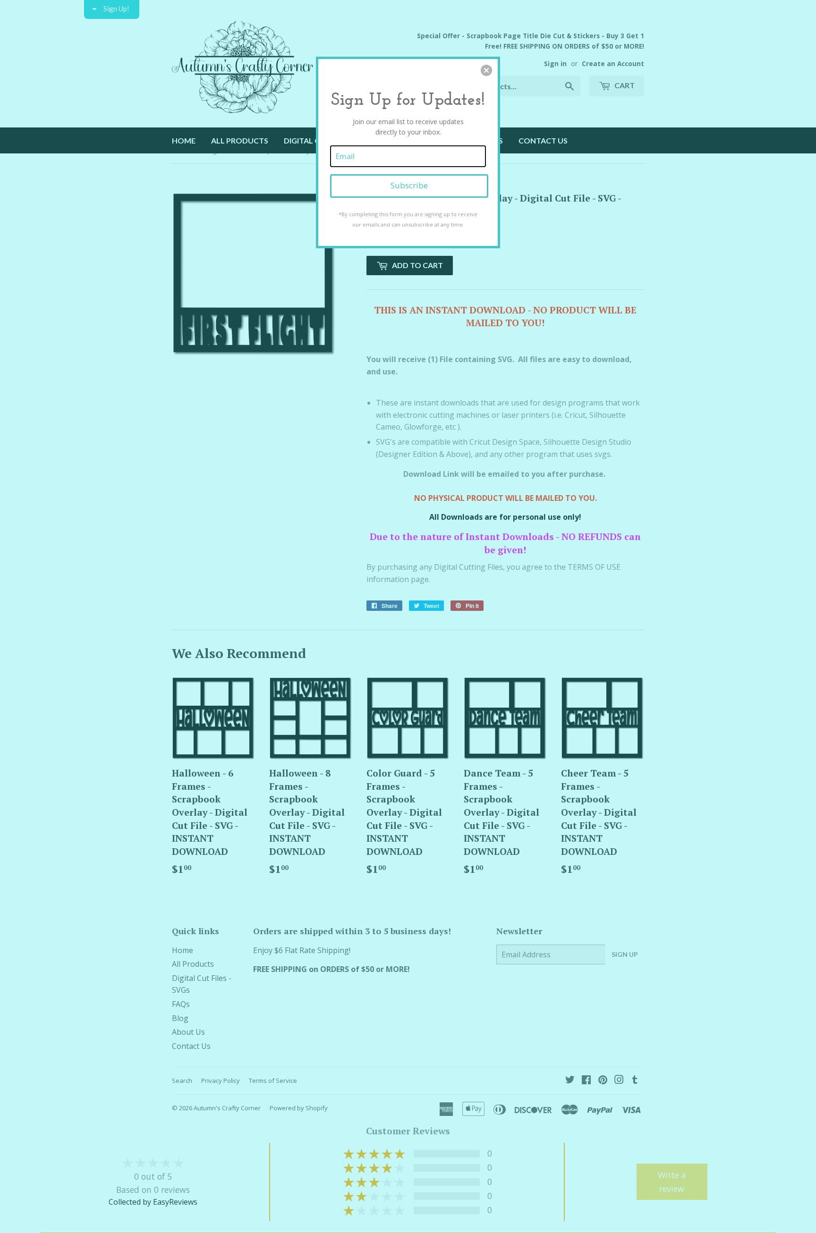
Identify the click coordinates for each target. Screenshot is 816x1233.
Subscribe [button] (409, 185)
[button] (486, 70)
